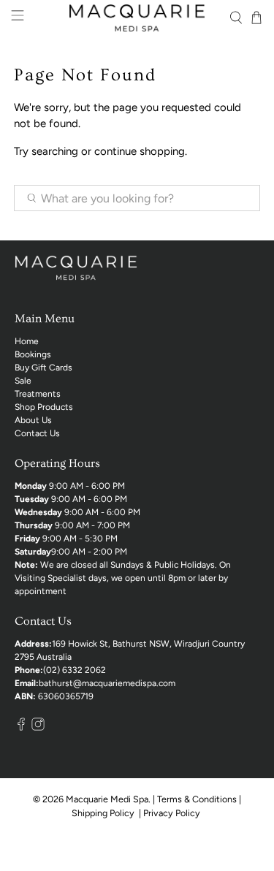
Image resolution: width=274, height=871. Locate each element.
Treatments (38, 394)
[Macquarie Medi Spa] (137, 18)
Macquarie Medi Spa (107, 799)
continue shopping (139, 151)
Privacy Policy (172, 812)
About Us (33, 420)
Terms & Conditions (197, 799)
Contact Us (37, 433)
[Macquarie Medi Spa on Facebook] (21, 728)
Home (27, 341)
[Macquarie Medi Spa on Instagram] (38, 728)
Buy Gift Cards (43, 367)
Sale (23, 381)
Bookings (33, 354)
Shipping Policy (104, 812)
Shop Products (44, 407)
